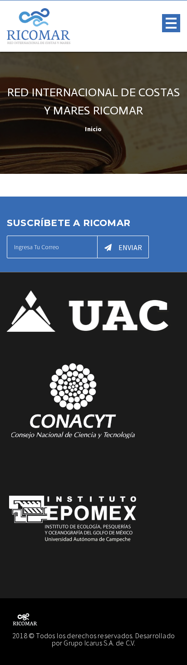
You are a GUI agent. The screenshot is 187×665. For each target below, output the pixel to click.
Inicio (93, 129)
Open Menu (171, 23)
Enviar (130, 247)
